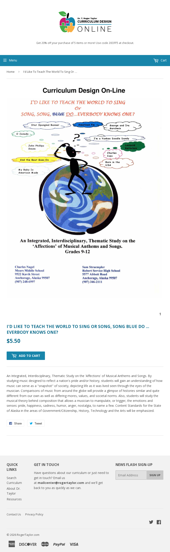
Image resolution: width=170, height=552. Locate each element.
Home (11, 72)
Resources (14, 499)
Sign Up (154, 475)
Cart (163, 60)
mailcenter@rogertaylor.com (61, 483)
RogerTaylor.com (28, 535)
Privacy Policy (34, 514)
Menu (13, 60)
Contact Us (14, 514)
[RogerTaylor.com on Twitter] (151, 523)
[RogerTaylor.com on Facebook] (158, 523)
